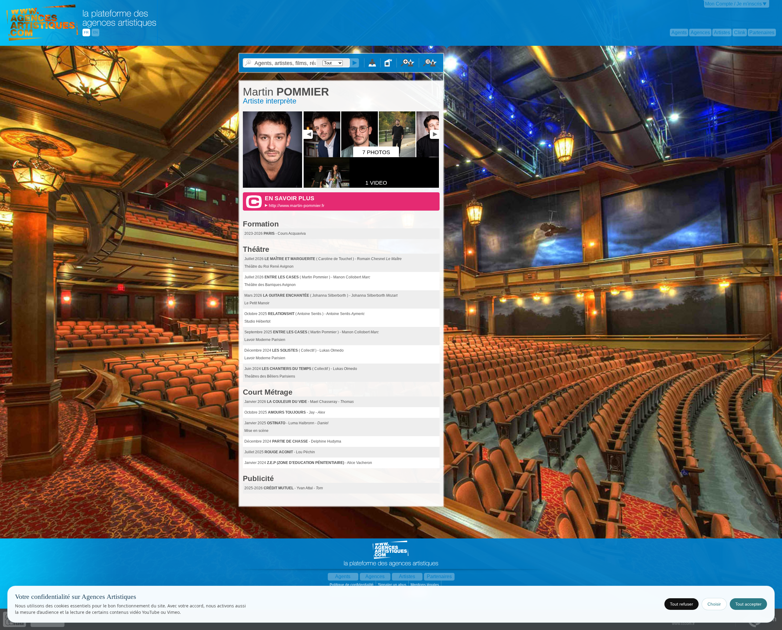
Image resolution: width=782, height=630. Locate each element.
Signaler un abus (392, 585)
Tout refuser (681, 604)
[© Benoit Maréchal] (272, 186)
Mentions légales (425, 585)
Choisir (714, 604)
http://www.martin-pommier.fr (296, 205)
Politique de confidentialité (352, 585)
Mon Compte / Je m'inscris (733, 3)
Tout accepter (748, 604)
